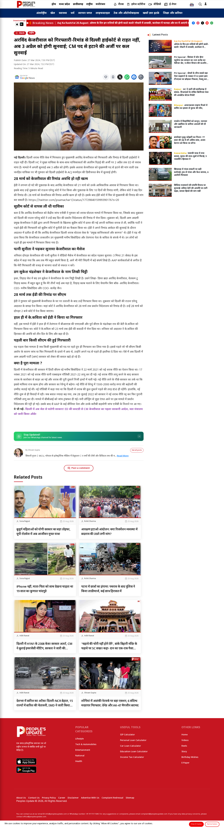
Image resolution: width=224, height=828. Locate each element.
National (79, 755)
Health (78, 761)
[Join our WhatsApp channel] (211, 23)
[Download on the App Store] (17, 24)
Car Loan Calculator (130, 746)
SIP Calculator (127, 734)
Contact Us (33, 797)
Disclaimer (73, 797)
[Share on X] (120, 77)
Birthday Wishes (189, 757)
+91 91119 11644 (92, 814)
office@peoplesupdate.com (34, 817)
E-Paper (185, 762)
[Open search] (200, 4)
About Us (21, 797)
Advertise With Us (90, 797)
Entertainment (82, 750)
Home (184, 734)
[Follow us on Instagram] (197, 23)
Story (184, 751)
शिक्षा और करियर (172, 13)
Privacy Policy (49, 797)
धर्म (72, 13)
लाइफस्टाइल (103, 13)
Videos (184, 740)
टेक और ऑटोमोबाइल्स (126, 13)
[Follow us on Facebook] (193, 23)
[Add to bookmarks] (113, 77)
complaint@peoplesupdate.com (154, 814)
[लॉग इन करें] (205, 3)
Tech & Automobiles (85, 744)
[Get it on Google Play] (21, 24)
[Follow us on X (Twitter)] (202, 23)
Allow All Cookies (196, 824)
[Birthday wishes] (192, 4)
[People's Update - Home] (26, 4)
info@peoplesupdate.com (56, 814)
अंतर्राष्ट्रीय (41, 13)
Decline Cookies (212, 824)
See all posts (137, 450)
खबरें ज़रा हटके (151, 13)
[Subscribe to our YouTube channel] (207, 23)
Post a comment (80, 468)
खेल (52, 13)
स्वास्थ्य (63, 13)
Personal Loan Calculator (133, 740)
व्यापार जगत (85, 13)
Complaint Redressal (112, 797)
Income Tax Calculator (132, 757)
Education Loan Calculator (134, 751)
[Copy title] (141, 77)
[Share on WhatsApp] (127, 77)
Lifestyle (79, 738)
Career (61, 797)
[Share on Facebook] (134, 77)
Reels (184, 746)
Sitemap (130, 797)
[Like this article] (106, 77)
